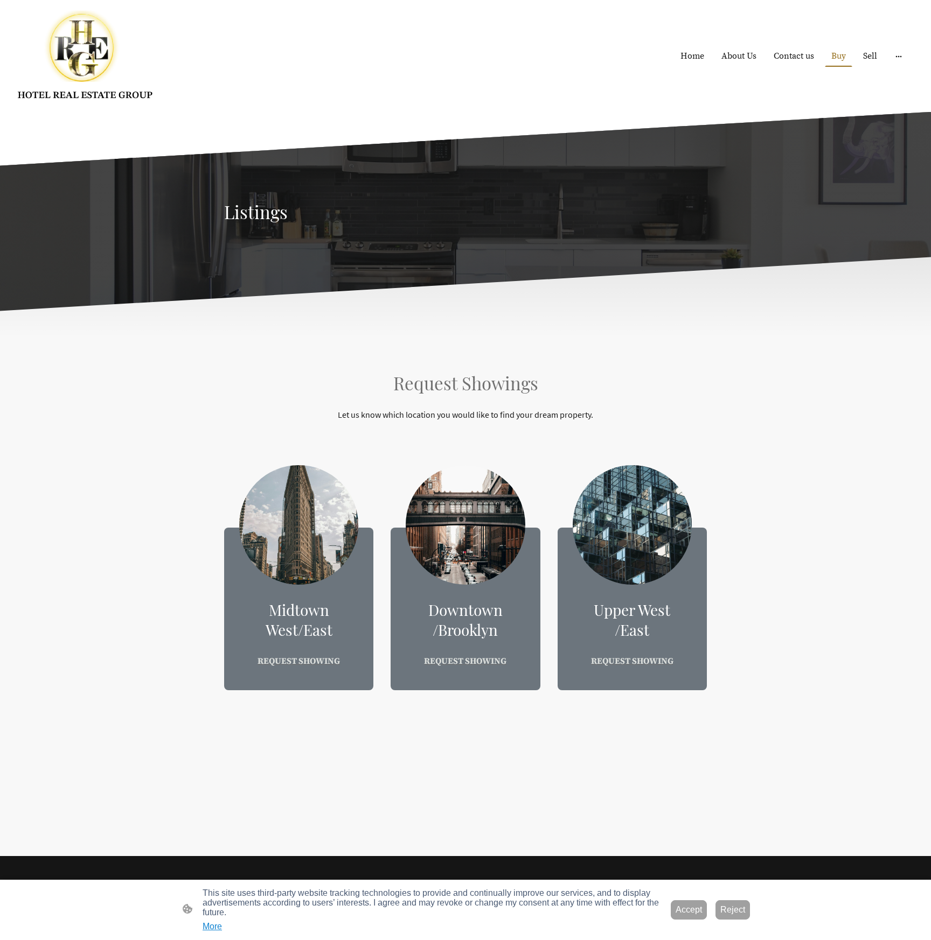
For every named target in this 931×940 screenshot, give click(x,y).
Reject (732, 909)
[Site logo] (84, 56)
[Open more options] (898, 56)
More (212, 926)
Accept (689, 909)
